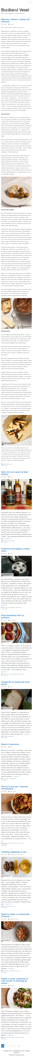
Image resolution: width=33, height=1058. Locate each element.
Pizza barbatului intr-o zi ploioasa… (12, 616)
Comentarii (4, 465)
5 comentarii (4, 608)
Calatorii (10, 746)
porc (13, 906)
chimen (11, 1037)
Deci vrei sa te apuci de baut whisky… (14, 473)
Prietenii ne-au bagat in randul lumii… (15, 549)
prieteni (17, 607)
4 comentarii (4, 675)
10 (19, 1046)
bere (9, 778)
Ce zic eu (11, 476)
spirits (10, 540)
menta (10, 906)
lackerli (14, 778)
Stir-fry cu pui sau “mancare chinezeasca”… (14, 787)
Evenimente (11, 24)
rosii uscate (17, 1037)
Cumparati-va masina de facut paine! (15, 683)
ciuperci (10, 674)
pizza (18, 674)
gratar (9, 607)
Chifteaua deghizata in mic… (14, 851)
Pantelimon (13, 607)
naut (14, 1037)
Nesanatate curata (12, 854)
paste (14, 970)
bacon (7, 970)
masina (10, 736)
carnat (12, 778)
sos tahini (22, 1037)
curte (7, 607)
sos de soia (20, 843)
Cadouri (7, 464)
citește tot (8, 538)
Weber (20, 607)
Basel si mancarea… (11, 744)
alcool (7, 540)
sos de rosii (22, 674)
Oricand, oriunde (12, 620)
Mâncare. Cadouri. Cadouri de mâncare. (15, 20)
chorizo (7, 674)
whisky (12, 540)
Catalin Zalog (20, 1055)
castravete (8, 1037)
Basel (7, 778)
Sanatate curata (12, 985)
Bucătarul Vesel (15, 9)
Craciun (10, 464)
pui (17, 843)
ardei (7, 843)
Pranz (17, 919)
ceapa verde (10, 843)
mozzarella (15, 674)
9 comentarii (4, 542)
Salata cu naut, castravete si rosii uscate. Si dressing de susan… (14, 980)
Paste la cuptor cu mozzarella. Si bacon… (15, 915)
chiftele (7, 906)
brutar (7, 736)
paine (13, 736)
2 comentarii (4, 737)
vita (14, 906)
